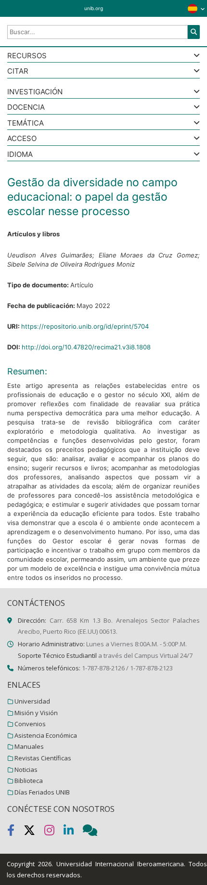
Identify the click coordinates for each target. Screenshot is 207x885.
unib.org (93, 8)
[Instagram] (54, 832)
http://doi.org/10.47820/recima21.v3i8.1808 (86, 347)
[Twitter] (34, 832)
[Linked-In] (73, 832)
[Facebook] (15, 832)
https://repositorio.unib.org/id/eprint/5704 (85, 326)
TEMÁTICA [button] (25, 123)
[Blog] (94, 832)
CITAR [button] (17, 71)
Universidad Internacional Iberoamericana (120, 863)
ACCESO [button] (22, 139)
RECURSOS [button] (27, 56)
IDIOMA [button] (20, 155)
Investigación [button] (35, 92)
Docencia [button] (26, 107)
